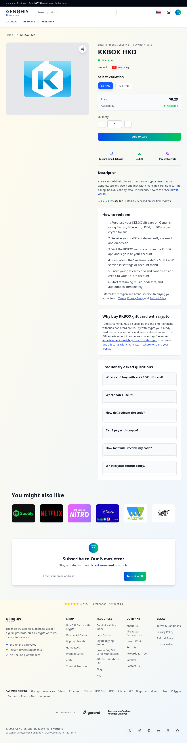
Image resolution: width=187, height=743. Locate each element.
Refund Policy (158, 298)
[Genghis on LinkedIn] (149, 730)
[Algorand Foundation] (91, 712)
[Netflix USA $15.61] (51, 513)
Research (48, 21)
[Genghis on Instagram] (168, 730)
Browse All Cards (76, 635)
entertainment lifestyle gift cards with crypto (129, 340)
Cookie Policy (165, 644)
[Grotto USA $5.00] (163, 513)
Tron (165, 691)
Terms (122, 298)
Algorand (45, 696)
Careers (131, 659)
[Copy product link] (82, 49)
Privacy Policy (135, 298)
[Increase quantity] (127, 124)
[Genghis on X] (130, 730)
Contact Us (133, 666)
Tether (88, 691)
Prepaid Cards (75, 653)
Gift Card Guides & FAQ (107, 661)
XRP (131, 691)
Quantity (103, 117)
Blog (99, 669)
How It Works (135, 641)
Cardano (13, 696)
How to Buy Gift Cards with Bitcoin (107, 651)
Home (9, 34)
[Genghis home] (13, 620)
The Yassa (134, 633)
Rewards (29, 21)
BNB (112, 691)
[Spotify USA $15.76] (23, 513)
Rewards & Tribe (137, 653)
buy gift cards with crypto (118, 344)
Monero (155, 691)
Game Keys (73, 647)
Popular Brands (75, 641)
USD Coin (100, 691)
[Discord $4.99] (79, 513)
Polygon (176, 691)
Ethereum (75, 691)
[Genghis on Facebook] (177, 730)
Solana (121, 691)
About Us (132, 626)
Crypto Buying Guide (105, 642)
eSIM (69, 660)
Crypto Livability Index (106, 627)
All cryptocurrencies (42, 691)
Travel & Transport (77, 666)
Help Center (103, 635)
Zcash (24, 696)
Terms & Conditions (169, 626)
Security (131, 647)
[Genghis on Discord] (158, 730)
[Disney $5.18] (107, 513)
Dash (34, 696)
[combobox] (76, 12)
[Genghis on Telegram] (139, 730)
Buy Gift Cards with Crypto (78, 627)
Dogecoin (142, 691)
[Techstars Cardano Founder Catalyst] (119, 712)
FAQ (98, 675)
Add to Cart (139, 136)
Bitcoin (62, 691)
